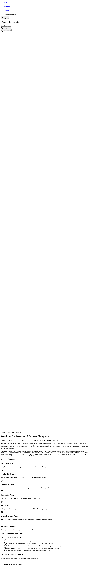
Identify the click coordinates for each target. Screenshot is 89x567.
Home (6, 2)
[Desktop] (2, 27)
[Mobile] (9, 27)
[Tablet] (6, 27)
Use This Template (6, 30)
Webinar (6, 10)
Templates (7, 6)
